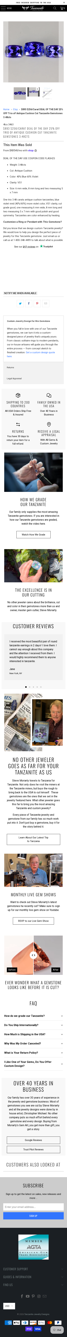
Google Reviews (33, 1140)
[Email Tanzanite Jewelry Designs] (44, 1297)
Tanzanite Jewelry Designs (36, 1314)
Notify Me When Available (20, 293)
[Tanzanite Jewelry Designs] (33, 8)
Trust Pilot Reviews (33, 1149)
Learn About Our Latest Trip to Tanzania (33, 839)
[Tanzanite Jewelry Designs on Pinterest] (33, 1297)
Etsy (15, 109)
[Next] (61, 51)
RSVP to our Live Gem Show (33, 920)
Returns (10, 367)
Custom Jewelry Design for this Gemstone (28, 321)
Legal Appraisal (14, 378)
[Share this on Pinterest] (37, 303)
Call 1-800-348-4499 (17, 280)
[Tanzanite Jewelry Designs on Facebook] (22, 1297)
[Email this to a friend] (45, 303)
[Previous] (5, 51)
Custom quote (49, 280)
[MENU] (1, 8)
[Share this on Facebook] (28, 303)
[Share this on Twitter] (20, 303)
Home (6, 109)
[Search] (55, 8)
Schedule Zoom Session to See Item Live (33, 254)
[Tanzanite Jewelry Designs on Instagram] (39, 1297)
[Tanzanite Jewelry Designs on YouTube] (27, 1297)
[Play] (33, 51)
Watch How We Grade (33, 534)
